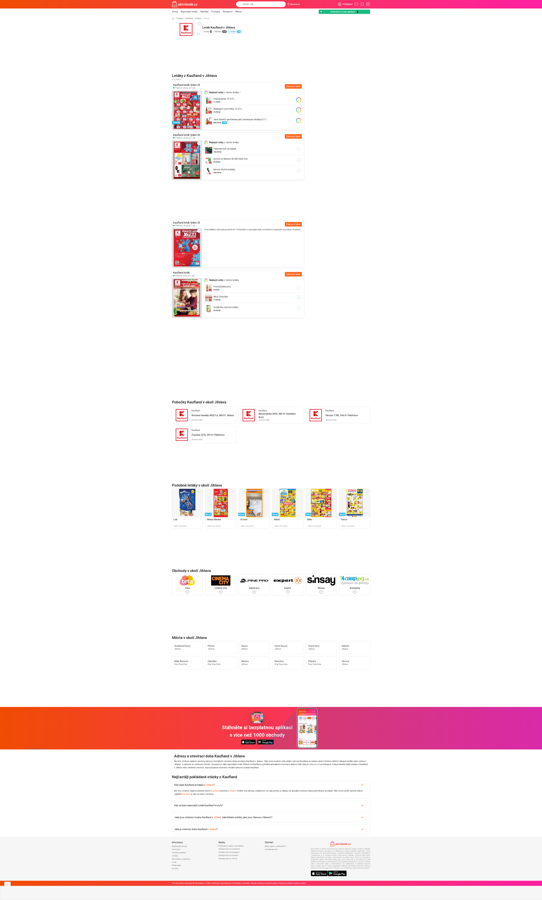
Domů (175, 11)
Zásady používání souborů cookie (292, 883)
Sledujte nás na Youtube (228, 855)
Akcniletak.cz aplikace (181, 859)
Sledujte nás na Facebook (229, 849)
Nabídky (204, 11)
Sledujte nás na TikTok (227, 859)
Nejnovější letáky (189, 11)
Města (238, 11)
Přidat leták (176, 865)
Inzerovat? (176, 849)
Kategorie (228, 11)
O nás (174, 862)
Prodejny (215, 11)
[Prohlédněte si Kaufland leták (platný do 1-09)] (187, 160)
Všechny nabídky (179, 853)
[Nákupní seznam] (368, 4)
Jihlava (209, 785)
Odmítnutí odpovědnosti (222, 883)
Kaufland (189, 18)
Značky (175, 856)
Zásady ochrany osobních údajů (264, 883)
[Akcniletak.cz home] (185, 4)
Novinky (175, 868)
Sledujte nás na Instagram (229, 852)
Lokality (198, 18)
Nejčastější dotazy (179, 846)
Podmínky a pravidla (241, 883)
